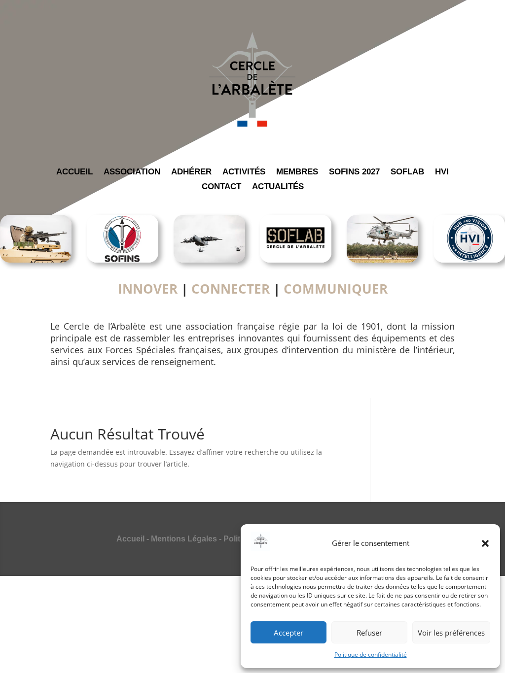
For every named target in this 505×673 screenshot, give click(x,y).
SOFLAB (407, 172)
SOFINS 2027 (354, 172)
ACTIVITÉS (243, 172)
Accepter (288, 633)
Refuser (369, 633)
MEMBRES (297, 172)
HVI (442, 172)
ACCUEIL (74, 172)
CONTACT (221, 187)
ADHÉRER (191, 172)
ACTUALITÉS (278, 187)
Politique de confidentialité (370, 654)
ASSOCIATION (132, 172)
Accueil (130, 539)
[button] (485, 543)
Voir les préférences (451, 633)
